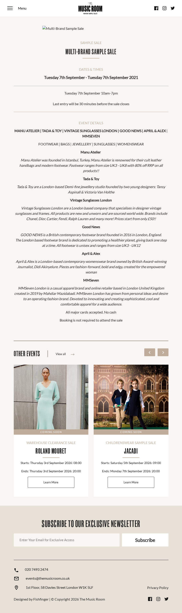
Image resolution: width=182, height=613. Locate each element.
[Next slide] (163, 352)
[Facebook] (156, 8)
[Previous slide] (149, 352)
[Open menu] (16, 8)
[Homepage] (90, 8)
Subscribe (145, 540)
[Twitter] (173, 8)
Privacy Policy (157, 587)
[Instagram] (164, 8)
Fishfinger (41, 599)
